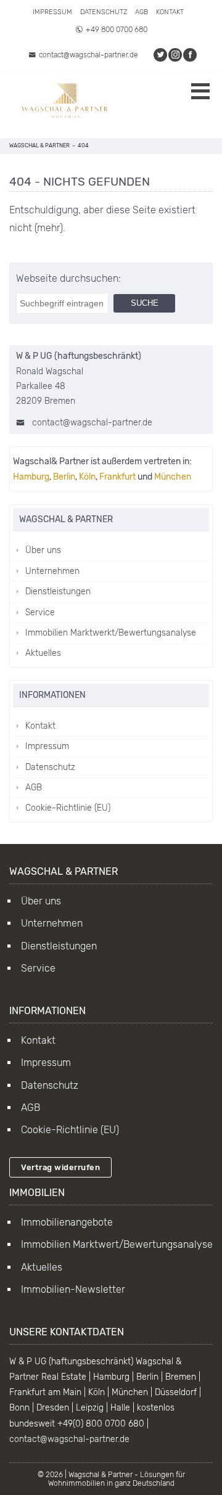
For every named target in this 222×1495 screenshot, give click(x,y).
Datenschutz (103, 12)
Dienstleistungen (58, 591)
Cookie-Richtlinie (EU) (67, 808)
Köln (87, 477)
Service (40, 612)
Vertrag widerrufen (60, 1167)
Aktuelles (43, 653)
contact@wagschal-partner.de (88, 55)
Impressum (52, 12)
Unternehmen (52, 571)
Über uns (43, 550)
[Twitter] (161, 55)
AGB (141, 12)
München (172, 477)
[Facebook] (190, 55)
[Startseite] (64, 105)
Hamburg (31, 477)
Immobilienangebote (67, 1222)
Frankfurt (117, 477)
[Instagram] (175, 55)
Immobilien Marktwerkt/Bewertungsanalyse (110, 633)
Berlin (64, 477)
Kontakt (170, 12)
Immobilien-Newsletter (73, 1289)
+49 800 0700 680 (116, 29)
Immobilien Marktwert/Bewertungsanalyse (117, 1244)
